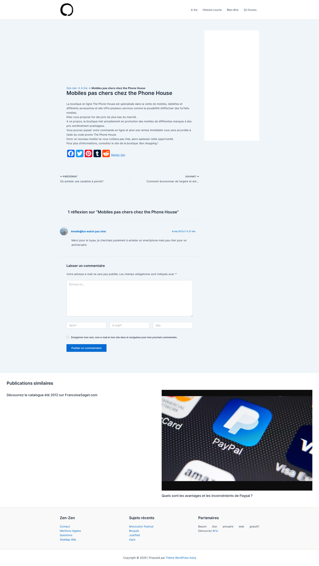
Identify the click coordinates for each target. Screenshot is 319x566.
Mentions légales (70, 530)
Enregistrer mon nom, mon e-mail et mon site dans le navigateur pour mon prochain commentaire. (124, 337)
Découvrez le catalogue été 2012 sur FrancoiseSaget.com (52, 395)
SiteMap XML (68, 539)
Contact (65, 526)
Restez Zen (118, 155)
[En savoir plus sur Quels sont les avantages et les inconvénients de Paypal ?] (237, 440)
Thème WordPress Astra (181, 557)
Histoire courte (212, 9)
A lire (194, 9)
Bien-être (232, 9)
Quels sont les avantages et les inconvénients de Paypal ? (207, 496)
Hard (132, 539)
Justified (134, 535)
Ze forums (250, 9)
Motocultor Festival (141, 526)
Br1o (215, 530)
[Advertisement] (129, 55)
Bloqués (134, 530)
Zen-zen (71, 88)
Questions (66, 535)
